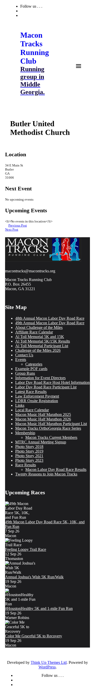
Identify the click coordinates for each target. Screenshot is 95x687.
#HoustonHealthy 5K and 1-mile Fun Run (39, 608)
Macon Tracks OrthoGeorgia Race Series (48, 428)
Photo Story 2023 (29, 460)
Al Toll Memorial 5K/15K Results (42, 341)
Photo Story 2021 (29, 456)
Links (19, 405)
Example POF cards (31, 369)
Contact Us (24, 355)
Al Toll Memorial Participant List (41, 346)
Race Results (25, 465)
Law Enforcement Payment (37, 396)
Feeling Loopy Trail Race (25, 549)
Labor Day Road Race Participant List (46, 387)
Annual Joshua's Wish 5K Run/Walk (34, 577)
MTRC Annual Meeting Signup (40, 442)
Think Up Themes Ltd (49, 662)
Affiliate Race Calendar (34, 332)
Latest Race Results (31, 391)
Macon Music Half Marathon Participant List (51, 424)
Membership (25, 433)
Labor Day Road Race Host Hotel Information (52, 382)
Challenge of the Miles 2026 (38, 350)
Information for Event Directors (40, 378)
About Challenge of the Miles (39, 327)
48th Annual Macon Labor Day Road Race (49, 318)
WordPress (47, 667)
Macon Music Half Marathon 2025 (43, 414)
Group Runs (25, 373)
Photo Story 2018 (29, 446)
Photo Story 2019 (29, 451)
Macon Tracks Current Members (51, 437)
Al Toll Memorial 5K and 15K (39, 336)
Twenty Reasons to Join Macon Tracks (46, 474)
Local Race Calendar (32, 410)
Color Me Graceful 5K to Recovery (33, 636)
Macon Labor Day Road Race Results (55, 469)
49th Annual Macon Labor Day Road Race (49, 323)
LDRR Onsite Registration (36, 401)
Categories (33, 364)
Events (20, 359)
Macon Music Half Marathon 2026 (43, 419)
